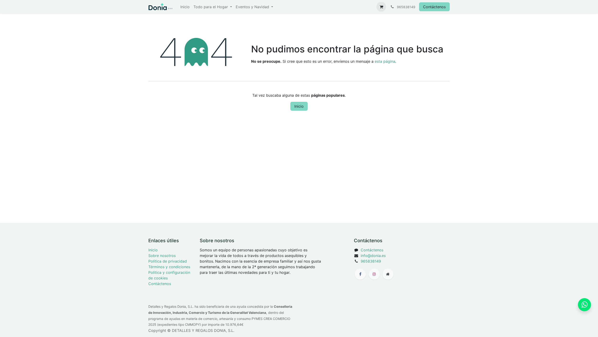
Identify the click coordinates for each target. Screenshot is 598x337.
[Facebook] (360, 274)
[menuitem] (185, 6)
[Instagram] (374, 274)
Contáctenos (434, 6)
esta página (385, 61)
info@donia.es (373, 255)
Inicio (299, 106)
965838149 (371, 261)
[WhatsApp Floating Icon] (584, 304)
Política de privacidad (167, 261)
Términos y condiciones (169, 266)
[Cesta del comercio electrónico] (381, 7)
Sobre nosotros (162, 255)
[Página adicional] (388, 274)
